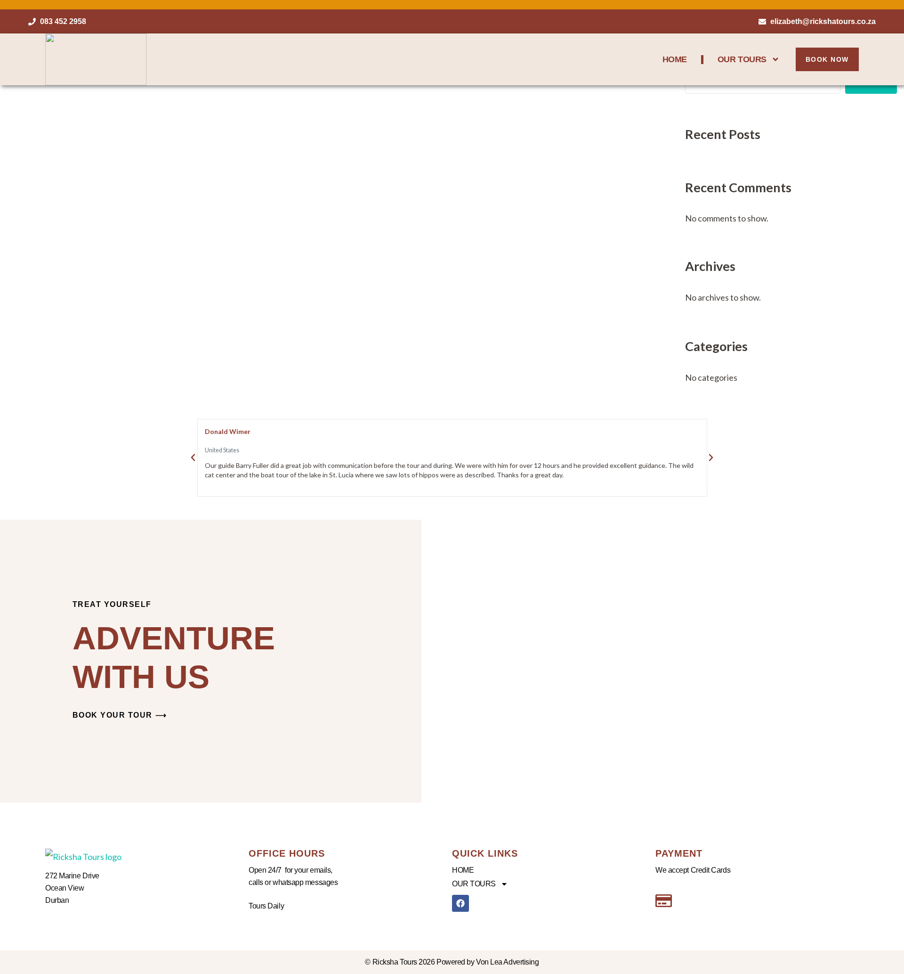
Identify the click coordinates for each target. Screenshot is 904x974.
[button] (193, 457)
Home (674, 59)
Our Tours (742, 59)
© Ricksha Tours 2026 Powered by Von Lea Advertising (452, 962)
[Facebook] (460, 903)
